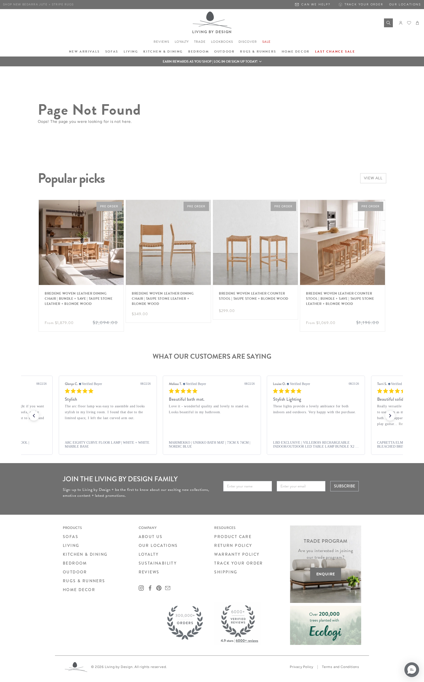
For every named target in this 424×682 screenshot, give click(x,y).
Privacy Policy (301, 667)
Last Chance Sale (335, 51)
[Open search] (388, 22)
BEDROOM (75, 563)
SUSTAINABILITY (158, 563)
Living (131, 51)
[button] (212, 61)
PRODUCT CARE (233, 537)
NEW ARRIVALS (84, 51)
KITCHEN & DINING (85, 554)
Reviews (161, 41)
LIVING (71, 545)
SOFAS (70, 537)
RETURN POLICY (233, 545)
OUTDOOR (75, 572)
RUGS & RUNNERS (84, 581)
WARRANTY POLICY (236, 554)
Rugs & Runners (258, 51)
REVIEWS (149, 572)
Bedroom (198, 51)
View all (373, 178)
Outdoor (224, 51)
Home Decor (296, 51)
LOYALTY (149, 554)
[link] (108, 445)
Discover (247, 41)
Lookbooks (222, 41)
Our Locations (405, 4)
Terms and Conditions (340, 667)
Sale (266, 41)
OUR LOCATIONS (158, 545)
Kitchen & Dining (163, 51)
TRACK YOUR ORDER (238, 563)
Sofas (111, 51)
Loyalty (182, 41)
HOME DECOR (79, 590)
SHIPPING (225, 572)
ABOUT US (151, 537)
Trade (200, 41)
